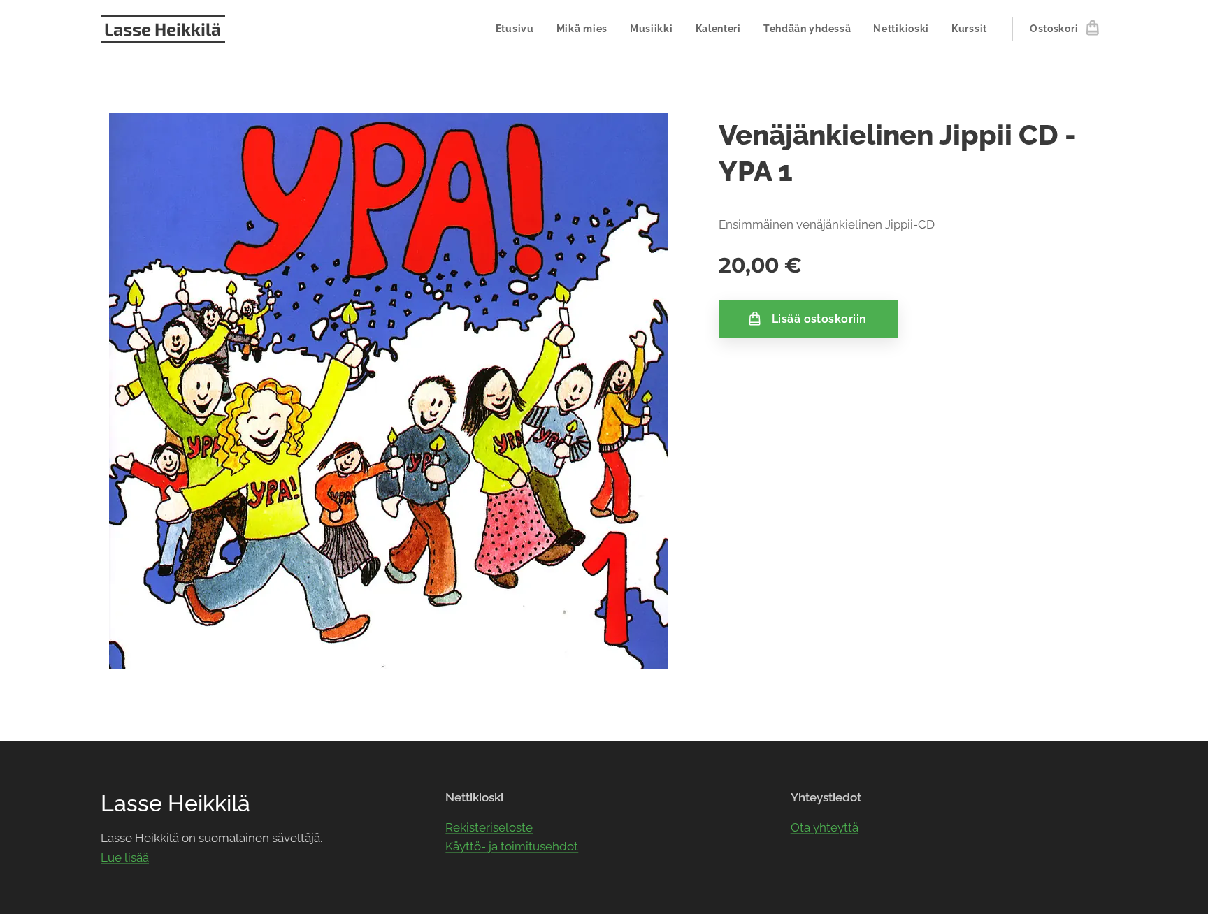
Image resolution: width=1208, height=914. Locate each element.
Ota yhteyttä (824, 827)
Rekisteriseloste (489, 827)
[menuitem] (518, 28)
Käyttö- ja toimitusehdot (511, 846)
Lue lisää (125, 857)
